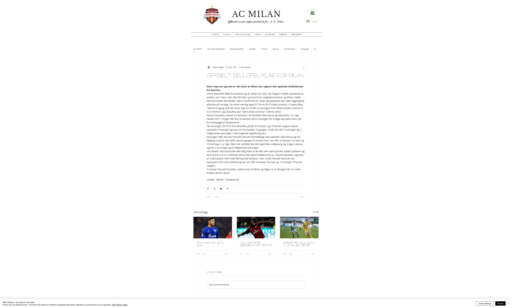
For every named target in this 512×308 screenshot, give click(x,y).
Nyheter (220, 179)
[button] (312, 12)
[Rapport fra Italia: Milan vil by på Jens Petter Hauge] (299, 227)
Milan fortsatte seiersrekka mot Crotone (256, 244)
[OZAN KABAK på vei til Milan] (212, 227)
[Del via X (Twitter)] (214, 188)
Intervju (276, 49)
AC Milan (252, 49)
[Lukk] (508, 303)
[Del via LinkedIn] (221, 188)
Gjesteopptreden (236, 49)
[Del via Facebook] (208, 188)
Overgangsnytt (232, 179)
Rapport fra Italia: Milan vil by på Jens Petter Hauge (298, 244)
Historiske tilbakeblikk (216, 49)
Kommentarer (289, 49)
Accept (500, 303)
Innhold (264, 49)
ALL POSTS (197, 49)
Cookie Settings (484, 303)
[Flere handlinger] (303, 67)
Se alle (316, 211)
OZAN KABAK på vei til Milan (210, 244)
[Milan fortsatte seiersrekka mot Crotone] (256, 227)
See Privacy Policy (120, 304)
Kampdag (304, 49)
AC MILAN (256, 14)
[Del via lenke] (227, 188)
